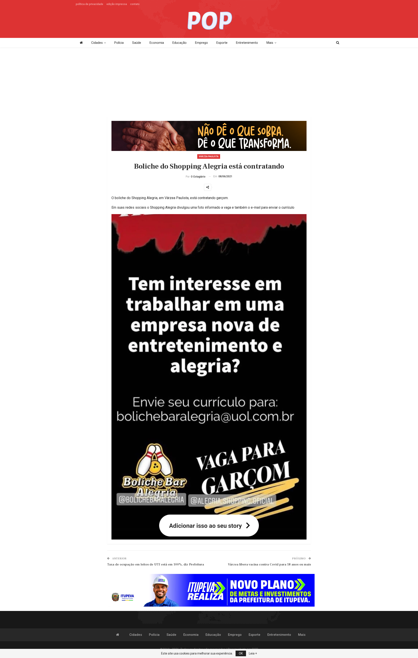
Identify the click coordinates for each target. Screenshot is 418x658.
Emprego (201, 43)
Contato (135, 4)
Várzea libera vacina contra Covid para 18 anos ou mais (269, 564)
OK (241, 653)
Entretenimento (247, 43)
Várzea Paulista (209, 156)
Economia (157, 43)
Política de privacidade (89, 4)
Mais (269, 43)
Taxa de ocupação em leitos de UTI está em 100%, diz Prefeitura (155, 564)
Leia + (253, 653)
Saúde (136, 43)
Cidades (97, 43)
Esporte (222, 43)
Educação (179, 43)
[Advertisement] (209, 82)
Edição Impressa (116, 4)
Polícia (119, 43)
